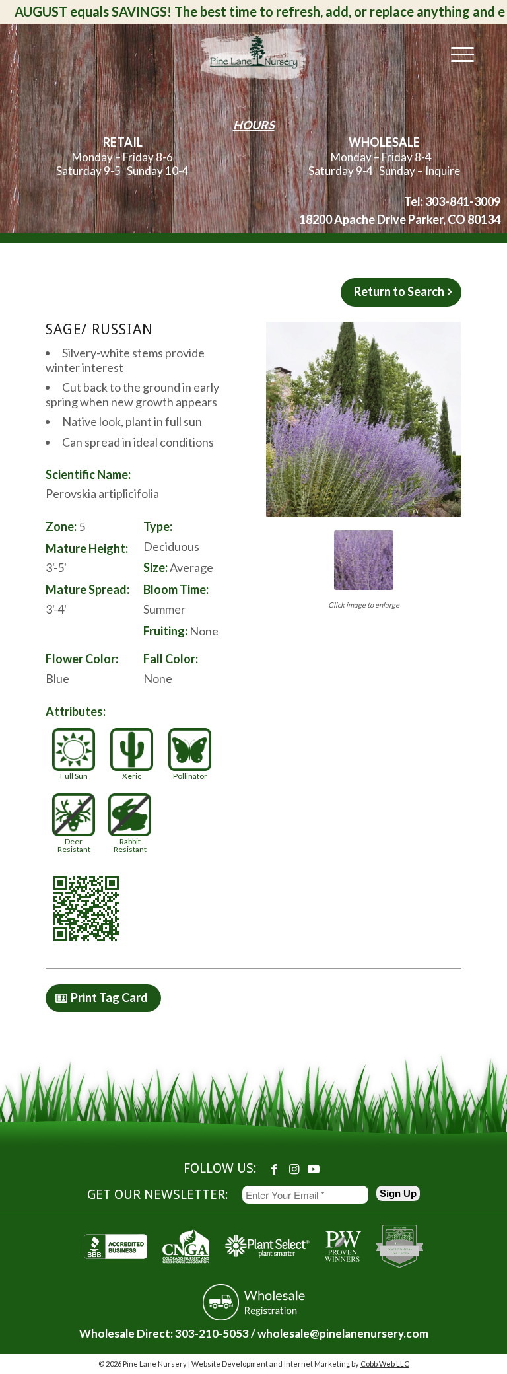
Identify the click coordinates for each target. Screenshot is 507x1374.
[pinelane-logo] (253, 53)
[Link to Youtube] (313, 1168)
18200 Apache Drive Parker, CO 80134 (399, 219)
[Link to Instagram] (294, 1168)
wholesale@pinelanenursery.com (342, 1333)
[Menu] (456, 53)
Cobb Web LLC (384, 1363)
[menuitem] (456, 53)
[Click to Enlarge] (363, 419)
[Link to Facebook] (274, 1168)
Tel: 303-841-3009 (452, 201)
